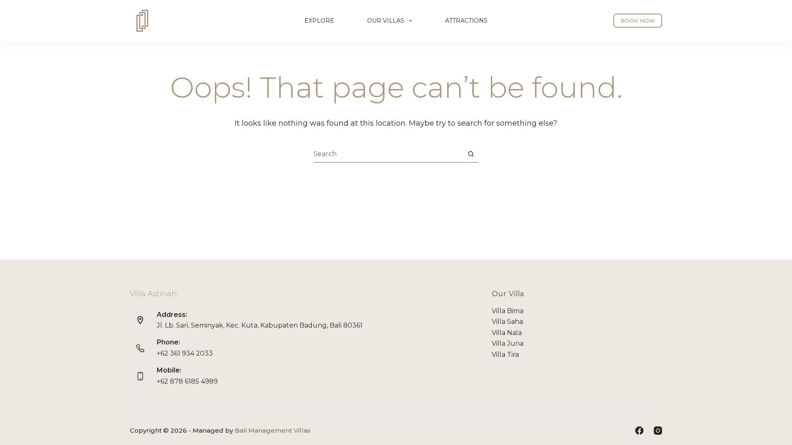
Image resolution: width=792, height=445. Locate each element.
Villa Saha (507, 322)
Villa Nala (507, 333)
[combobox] (388, 154)
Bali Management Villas (273, 430)
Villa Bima (507, 311)
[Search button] (470, 154)
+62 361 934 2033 (185, 353)
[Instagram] (658, 430)
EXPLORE (319, 20)
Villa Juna (507, 343)
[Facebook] (639, 430)
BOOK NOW (637, 20)
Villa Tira (505, 354)
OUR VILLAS (385, 20)
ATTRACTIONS (466, 20)
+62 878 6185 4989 (187, 381)
